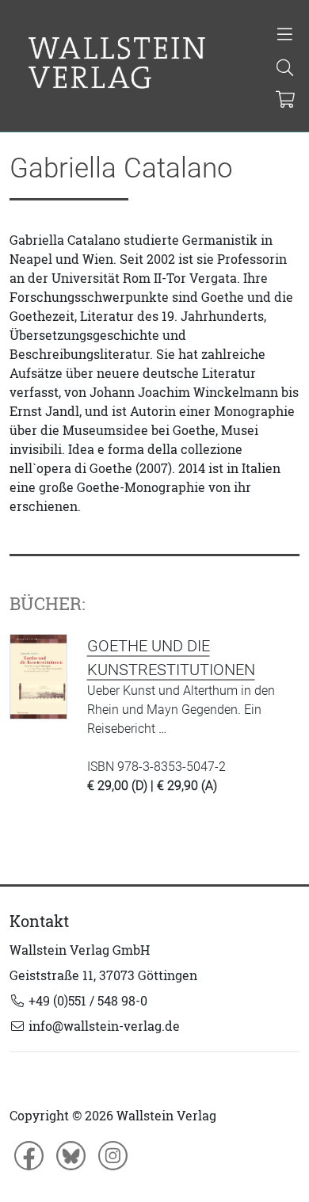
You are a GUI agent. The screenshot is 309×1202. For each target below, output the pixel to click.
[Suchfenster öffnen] (285, 69)
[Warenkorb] (285, 100)
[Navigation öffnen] (285, 35)
